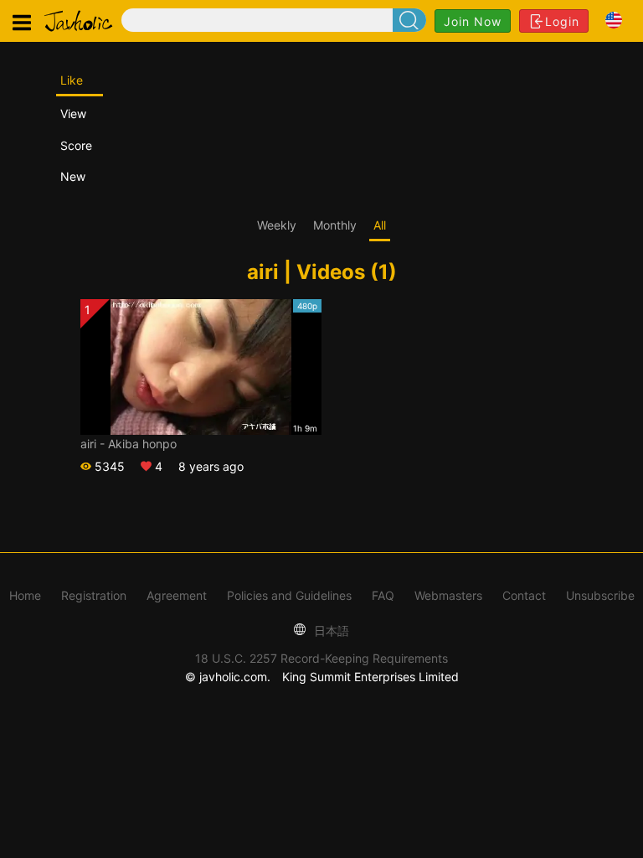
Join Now (473, 21)
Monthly (335, 225)
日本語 (330, 630)
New (72, 176)
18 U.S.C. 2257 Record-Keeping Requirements (321, 658)
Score (76, 145)
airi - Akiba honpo (128, 444)
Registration (93, 595)
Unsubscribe (600, 595)
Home (25, 595)
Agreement (177, 595)
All (379, 225)
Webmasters (448, 595)
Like (71, 80)
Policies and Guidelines (289, 595)
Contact (524, 595)
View (73, 113)
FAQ (383, 595)
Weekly (276, 225)
